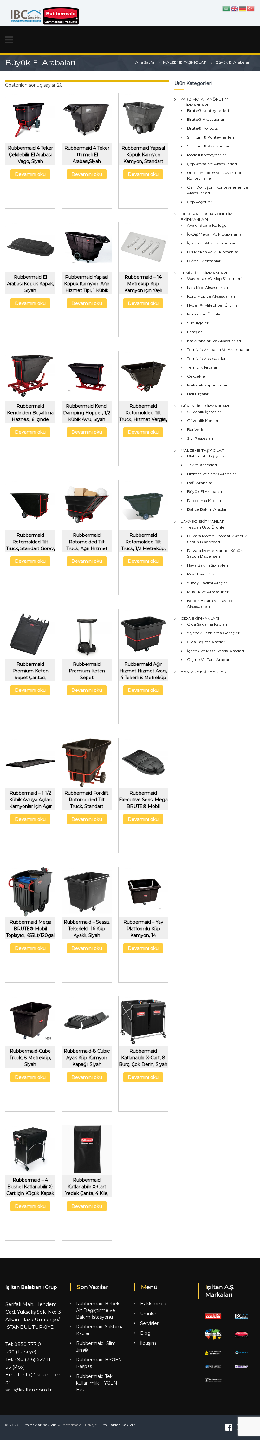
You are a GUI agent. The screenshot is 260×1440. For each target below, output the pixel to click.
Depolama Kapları (204, 500)
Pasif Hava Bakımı (204, 574)
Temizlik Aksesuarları (207, 358)
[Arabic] (226, 8)
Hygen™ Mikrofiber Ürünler (213, 305)
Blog (145, 1333)
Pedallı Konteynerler (206, 154)
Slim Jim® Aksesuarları (209, 146)
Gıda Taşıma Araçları (206, 641)
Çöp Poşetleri (200, 201)
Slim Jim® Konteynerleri (210, 137)
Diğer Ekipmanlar (204, 260)
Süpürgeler (198, 323)
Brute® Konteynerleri (208, 110)
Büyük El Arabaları (204, 491)
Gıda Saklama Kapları (207, 624)
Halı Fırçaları (198, 394)
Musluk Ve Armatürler (208, 591)
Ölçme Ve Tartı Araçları (209, 659)
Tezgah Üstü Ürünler (206, 527)
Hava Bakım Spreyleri (207, 565)
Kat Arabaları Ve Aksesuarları (214, 340)
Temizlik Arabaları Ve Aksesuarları (218, 349)
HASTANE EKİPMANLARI (204, 671)
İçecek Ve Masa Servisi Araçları (215, 650)
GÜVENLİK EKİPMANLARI (205, 406)
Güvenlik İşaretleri (204, 411)
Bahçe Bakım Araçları (207, 509)
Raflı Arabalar (199, 482)
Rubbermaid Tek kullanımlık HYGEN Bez (96, 1382)
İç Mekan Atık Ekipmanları (212, 243)
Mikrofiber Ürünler (204, 314)
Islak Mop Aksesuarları (207, 287)
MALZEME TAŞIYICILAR (185, 62)
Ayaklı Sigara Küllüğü (207, 225)
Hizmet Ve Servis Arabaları (212, 473)
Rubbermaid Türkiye (77, 1425)
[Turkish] (251, 8)
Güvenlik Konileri (203, 420)
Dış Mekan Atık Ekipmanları (213, 252)
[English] (235, 8)
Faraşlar (194, 331)
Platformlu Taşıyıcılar (206, 456)
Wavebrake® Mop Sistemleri (214, 278)
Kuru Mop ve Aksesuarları (211, 296)
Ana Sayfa (144, 62)
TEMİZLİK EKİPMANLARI (204, 272)
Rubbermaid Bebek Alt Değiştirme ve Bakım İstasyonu (98, 1310)
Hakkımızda (153, 1304)
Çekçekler (196, 376)
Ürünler (148, 1313)
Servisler (149, 1323)
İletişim (148, 1343)
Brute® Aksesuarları (206, 119)
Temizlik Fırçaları (202, 367)
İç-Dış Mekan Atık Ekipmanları (215, 234)
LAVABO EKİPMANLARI (203, 521)
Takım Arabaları (202, 465)
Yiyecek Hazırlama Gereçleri (214, 633)
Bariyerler (196, 429)
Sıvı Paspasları (200, 438)
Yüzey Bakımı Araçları (207, 583)
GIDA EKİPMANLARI (200, 618)
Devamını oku (30, 174)
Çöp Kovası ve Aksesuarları (212, 163)
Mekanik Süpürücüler (207, 385)
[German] (243, 8)
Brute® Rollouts (202, 128)
